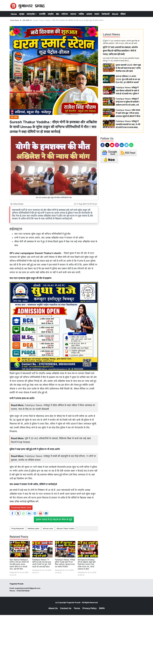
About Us (53, 608)
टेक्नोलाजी (105, 14)
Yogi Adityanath (18, 528)
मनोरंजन (64, 14)
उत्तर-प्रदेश (25, 20)
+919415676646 (23, 591)
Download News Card (21, 507)
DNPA (102, 608)
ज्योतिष (81, 14)
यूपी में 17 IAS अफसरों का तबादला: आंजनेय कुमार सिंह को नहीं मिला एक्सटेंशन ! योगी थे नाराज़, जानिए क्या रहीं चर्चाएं (120, 51)
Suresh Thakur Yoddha (66, 528)
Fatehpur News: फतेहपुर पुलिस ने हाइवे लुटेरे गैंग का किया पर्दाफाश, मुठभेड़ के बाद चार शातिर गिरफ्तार (65, 563)
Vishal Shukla (18, 204)
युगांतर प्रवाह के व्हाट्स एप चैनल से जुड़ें (54, 519)
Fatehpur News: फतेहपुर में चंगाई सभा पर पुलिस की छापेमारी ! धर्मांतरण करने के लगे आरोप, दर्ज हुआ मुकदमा (127, 102)
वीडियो (123, 14)
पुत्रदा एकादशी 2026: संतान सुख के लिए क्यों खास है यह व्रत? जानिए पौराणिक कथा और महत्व (128, 68)
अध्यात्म (89, 14)
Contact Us (65, 608)
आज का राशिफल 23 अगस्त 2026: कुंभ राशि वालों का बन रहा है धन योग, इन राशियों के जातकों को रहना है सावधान (128, 79)
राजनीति (42, 14)
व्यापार (96, 14)
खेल (57, 14)
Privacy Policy (89, 608)
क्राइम (21, 14)
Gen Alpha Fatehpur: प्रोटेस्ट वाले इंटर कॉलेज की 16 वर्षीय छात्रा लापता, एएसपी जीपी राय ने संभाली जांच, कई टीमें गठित (19, 564)
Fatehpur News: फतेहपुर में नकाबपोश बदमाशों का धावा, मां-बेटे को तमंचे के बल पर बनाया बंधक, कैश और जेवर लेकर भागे (128, 124)
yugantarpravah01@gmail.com (27, 588)
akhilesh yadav (34, 528)
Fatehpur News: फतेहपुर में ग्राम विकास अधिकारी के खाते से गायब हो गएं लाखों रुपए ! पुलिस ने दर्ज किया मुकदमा (127, 90)
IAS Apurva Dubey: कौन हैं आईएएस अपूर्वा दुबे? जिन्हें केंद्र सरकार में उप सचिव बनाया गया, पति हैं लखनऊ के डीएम (87, 564)
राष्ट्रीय (51, 14)
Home (14, 14)
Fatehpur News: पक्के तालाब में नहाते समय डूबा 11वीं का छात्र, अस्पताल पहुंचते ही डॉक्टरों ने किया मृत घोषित (128, 113)
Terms (77, 608)
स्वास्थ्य (73, 14)
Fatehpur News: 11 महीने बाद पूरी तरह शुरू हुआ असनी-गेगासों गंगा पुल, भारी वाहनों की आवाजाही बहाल (41, 563)
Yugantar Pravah (73, 602)
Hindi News (14, 20)
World (115, 14)
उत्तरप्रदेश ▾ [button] (32, 14)
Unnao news (48, 528)
